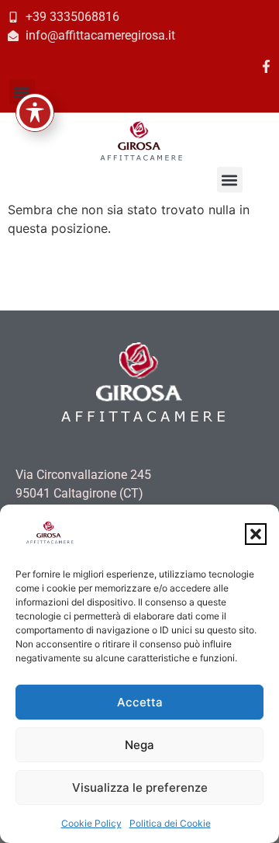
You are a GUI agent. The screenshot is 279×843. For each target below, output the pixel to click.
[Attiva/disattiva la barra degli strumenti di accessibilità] (34, 112)
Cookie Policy (91, 823)
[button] (256, 534)
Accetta (140, 702)
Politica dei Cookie (170, 823)
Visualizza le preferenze (140, 787)
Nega (139, 744)
